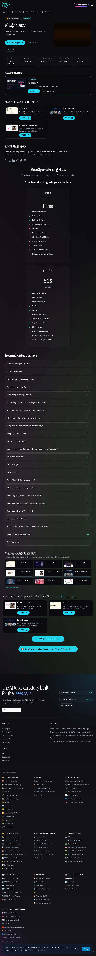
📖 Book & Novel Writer (10, 840)
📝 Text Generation (8, 865)
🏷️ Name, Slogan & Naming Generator (14, 854)
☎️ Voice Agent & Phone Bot (74, 802)
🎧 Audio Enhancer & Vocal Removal (77, 785)
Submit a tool (6, 742)
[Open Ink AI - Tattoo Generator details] (12, 127)
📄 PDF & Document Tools (10, 858)
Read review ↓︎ (34, 43)
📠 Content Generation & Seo (11, 844)
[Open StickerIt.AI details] (12, 110)
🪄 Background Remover (10, 795)
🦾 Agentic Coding (40, 837)
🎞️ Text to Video (39, 785)
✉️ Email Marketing (8, 889)
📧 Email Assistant (8, 885)
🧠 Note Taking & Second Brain (75, 847)
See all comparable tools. (12, 587)
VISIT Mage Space (15, 43)
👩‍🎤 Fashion (5, 802)
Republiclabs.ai (68, 108)
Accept (86, 949)
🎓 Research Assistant (72, 885)
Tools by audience (8, 735)
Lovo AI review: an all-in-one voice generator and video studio (71, 741)
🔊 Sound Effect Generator (73, 792)
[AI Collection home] (6, 4)
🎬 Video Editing (39, 795)
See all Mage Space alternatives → (48, 639)
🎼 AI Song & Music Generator (75, 781)
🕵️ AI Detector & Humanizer (11, 837)
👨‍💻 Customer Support (40, 882)
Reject (77, 949)
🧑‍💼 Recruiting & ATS (40, 896)
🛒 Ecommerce (38, 885)
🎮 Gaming (5, 923)
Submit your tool (11, 710)
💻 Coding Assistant (40, 840)
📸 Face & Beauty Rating (10, 799)
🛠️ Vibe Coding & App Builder (44, 854)
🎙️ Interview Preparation (41, 889)
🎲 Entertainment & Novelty (11, 920)
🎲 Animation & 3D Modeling (11, 785)
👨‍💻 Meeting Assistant (72, 844)
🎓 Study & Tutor (7, 941)
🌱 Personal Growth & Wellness (75, 851)
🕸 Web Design (38, 858)
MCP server (6, 760)
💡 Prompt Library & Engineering (12, 861)
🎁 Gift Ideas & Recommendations (13, 927)
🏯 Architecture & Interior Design (12, 788)
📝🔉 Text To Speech (72, 795)
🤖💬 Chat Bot (70, 878)
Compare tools (6, 732)
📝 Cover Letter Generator (10, 847)
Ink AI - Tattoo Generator (28, 125)
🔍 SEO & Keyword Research (11, 896)
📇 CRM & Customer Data (10, 882)
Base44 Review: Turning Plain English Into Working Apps (69, 729)
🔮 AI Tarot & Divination (10, 913)
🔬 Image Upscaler (8, 816)
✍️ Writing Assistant (8, 868)
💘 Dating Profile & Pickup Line (12, 916)
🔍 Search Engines (71, 889)
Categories (17, 12)
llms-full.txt (6, 757)
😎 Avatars (5, 792)
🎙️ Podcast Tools (70, 788)
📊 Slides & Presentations (42, 903)
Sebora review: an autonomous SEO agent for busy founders (70, 732)
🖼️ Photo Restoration (9, 823)
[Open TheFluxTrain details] (16, 84)
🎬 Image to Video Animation (43, 781)
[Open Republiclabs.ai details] (55, 110)
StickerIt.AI (23, 108)
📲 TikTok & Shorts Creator (42, 788)
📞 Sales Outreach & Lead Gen (11, 892)
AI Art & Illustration (33, 12)
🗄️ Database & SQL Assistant (43, 844)
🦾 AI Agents (69, 837)
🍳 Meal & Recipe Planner (73, 840)
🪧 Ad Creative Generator (10, 878)
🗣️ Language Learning (9, 934)
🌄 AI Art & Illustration (9, 781)
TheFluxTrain (33, 82)
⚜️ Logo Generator (8, 820)
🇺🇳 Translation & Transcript (74, 799)
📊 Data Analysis (70, 882)
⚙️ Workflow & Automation (74, 861)
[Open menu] (91, 4)
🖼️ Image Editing (7, 809)
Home (8, 12)
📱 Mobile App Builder (41, 847)
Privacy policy (40, 950)
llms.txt (4, 753)
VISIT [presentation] (32, 91)
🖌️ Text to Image (7, 827)
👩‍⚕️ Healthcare (6, 930)
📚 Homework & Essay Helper (11, 851)
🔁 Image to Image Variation (11, 813)
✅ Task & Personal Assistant (74, 854)
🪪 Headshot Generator (9, 806)
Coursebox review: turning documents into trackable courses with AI (71, 737)
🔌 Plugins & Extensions (42, 851)
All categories (6, 729)
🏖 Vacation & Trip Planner (74, 858)
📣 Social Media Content (10, 899)
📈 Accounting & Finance (42, 878)
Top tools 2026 (7, 739)
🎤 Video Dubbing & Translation (44, 792)
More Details (48, 91)
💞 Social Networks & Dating (11, 937)
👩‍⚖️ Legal (36, 892)
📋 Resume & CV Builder (42, 899)
